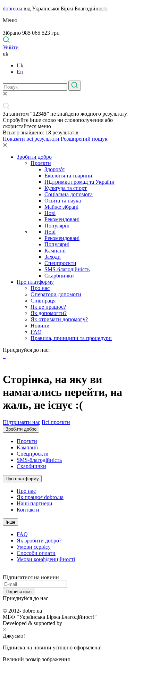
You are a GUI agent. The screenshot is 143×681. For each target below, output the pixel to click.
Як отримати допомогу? (59, 319)
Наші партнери (34, 503)
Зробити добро (34, 157)
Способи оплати (36, 553)
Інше (10, 522)
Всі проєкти (56, 422)
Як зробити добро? (39, 540)
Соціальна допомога (68, 194)
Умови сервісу (34, 547)
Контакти (28, 510)
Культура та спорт (65, 188)
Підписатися (19, 591)
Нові (50, 213)
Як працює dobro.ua (40, 497)
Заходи (52, 257)
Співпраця (43, 301)
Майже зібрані (61, 207)
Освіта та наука (62, 201)
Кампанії (55, 251)
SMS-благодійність (67, 269)
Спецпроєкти (60, 263)
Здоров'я (54, 169)
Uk (20, 65)
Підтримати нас (21, 422)
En (20, 72)
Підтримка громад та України (79, 182)
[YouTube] (5, 604)
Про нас (40, 288)
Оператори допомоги (56, 294)
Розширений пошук (84, 139)
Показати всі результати (31, 139)
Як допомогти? (49, 313)
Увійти (11, 47)
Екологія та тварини (68, 175)
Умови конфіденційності (46, 559)
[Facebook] (3, 604)
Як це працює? (48, 307)
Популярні (56, 226)
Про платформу (35, 282)
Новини (40, 326)
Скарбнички (59, 276)
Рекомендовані (61, 219)
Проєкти (41, 163)
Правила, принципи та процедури (71, 338)
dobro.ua (12, 8)
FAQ (36, 332)
